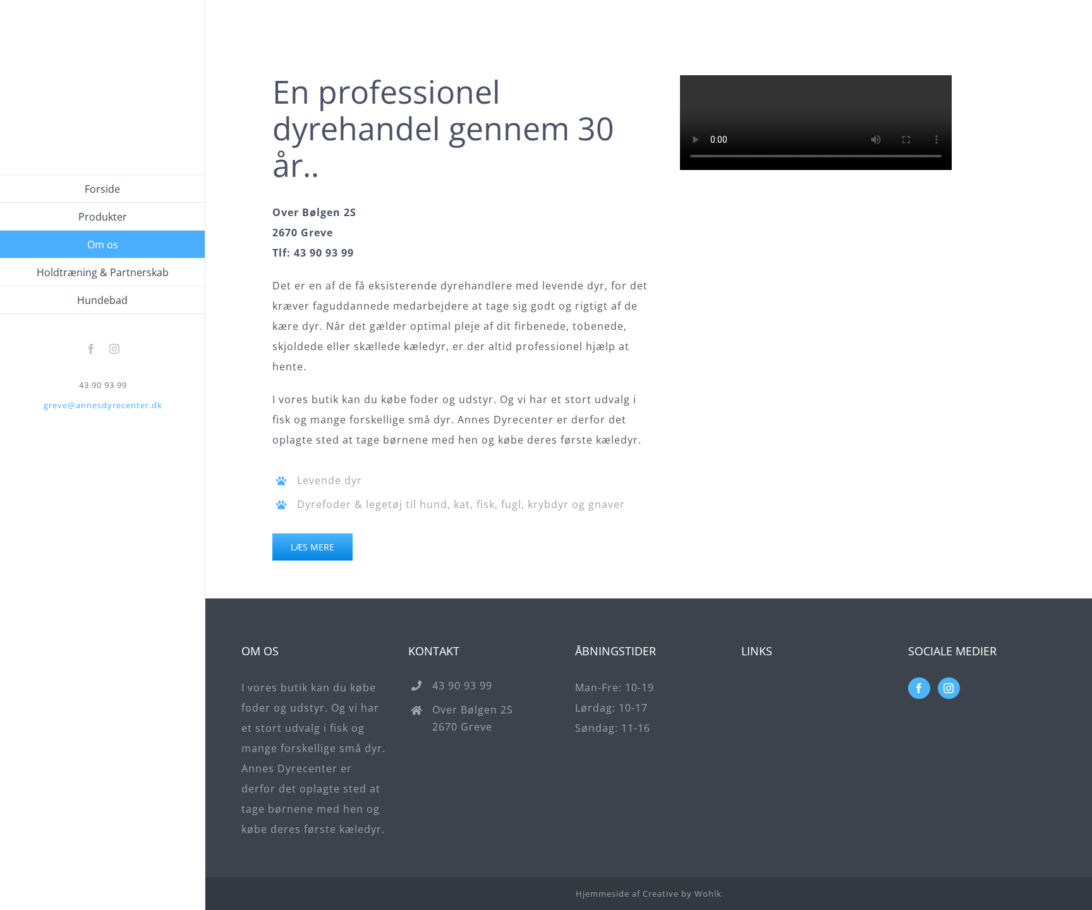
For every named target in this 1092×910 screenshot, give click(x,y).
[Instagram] (949, 688)
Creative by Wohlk (682, 893)
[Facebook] (919, 688)
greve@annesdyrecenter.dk (103, 405)
